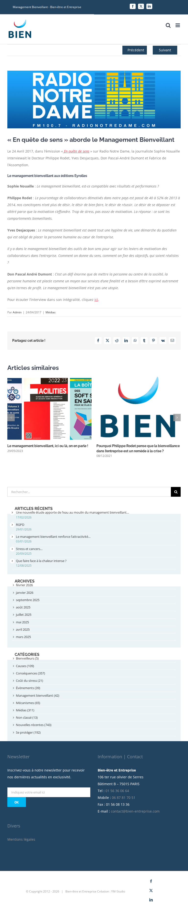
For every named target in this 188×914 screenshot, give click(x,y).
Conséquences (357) (30, 673)
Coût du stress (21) (29, 680)
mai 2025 (22, 622)
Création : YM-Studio (111, 891)
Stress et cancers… (29, 549)
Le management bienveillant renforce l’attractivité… (53, 536)
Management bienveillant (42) (37, 695)
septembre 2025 (27, 600)
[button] (11, 417)
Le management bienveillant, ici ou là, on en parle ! (47, 446)
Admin (17, 312)
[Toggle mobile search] (168, 25)
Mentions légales (21, 839)
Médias (51, 312)
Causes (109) (25, 666)
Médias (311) (25, 710)
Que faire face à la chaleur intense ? (41, 561)
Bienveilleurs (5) (27, 658)
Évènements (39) (28, 688)
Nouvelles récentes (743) (33, 725)
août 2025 (23, 607)
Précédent (136, 50)
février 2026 (24, 585)
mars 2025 (23, 637)
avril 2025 (23, 629)
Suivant (165, 50)
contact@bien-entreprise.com (135, 811)
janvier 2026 (24, 592)
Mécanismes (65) (28, 703)
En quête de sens (76, 151)
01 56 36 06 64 (117, 790)
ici (96, 299)
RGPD (20, 524)
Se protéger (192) (28, 732)
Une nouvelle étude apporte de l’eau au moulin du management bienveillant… (72, 512)
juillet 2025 (23, 614)
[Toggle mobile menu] (178, 25)
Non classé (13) (27, 717)
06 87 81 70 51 (123, 797)
